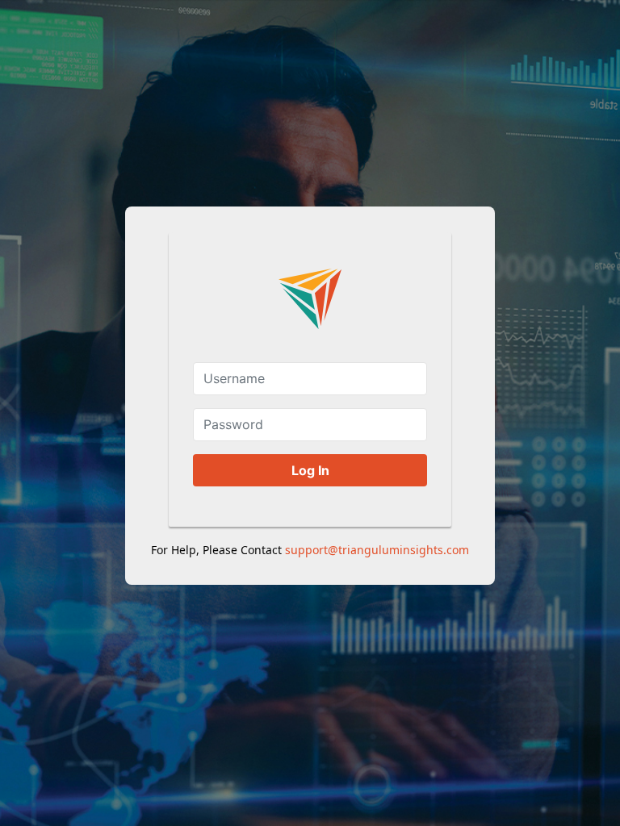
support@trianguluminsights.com (377, 549)
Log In (310, 470)
